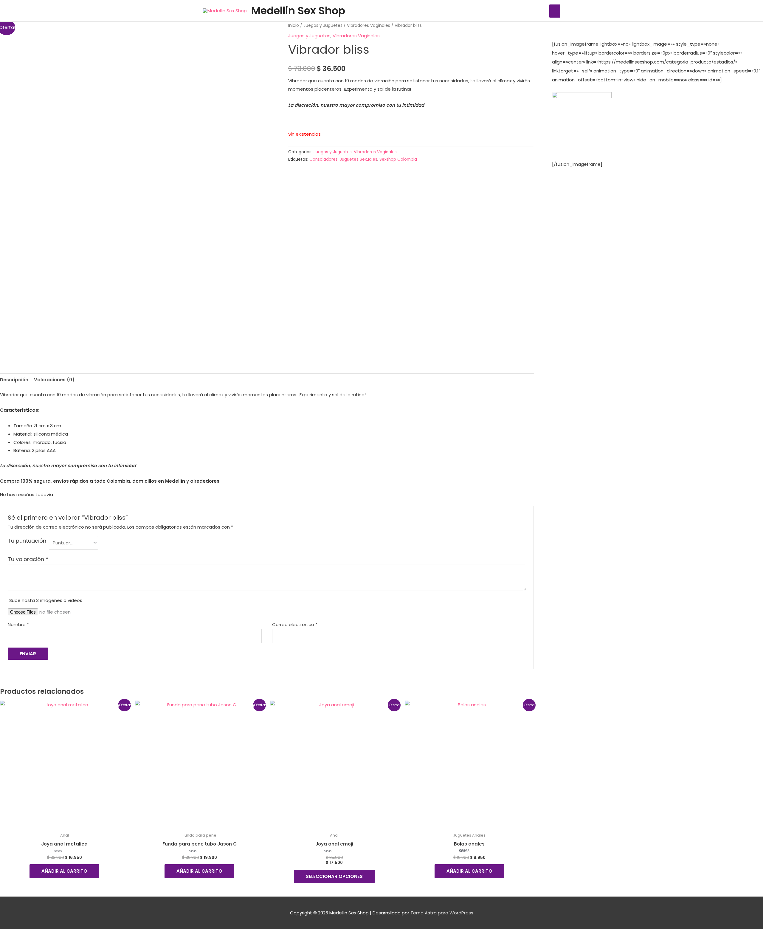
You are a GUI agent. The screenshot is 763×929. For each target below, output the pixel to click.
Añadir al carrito (64, 871)
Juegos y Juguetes (322, 25)
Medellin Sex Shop (298, 10)
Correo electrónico (294, 624)
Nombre (18, 624)
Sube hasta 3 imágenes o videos (45, 600)
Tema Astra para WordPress (441, 913)
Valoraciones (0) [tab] (54, 380)
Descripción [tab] (14, 380)
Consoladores (323, 159)
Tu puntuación (27, 540)
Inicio (293, 25)
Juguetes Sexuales (358, 159)
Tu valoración (28, 559)
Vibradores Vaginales (368, 25)
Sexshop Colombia (398, 159)
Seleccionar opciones (334, 876)
